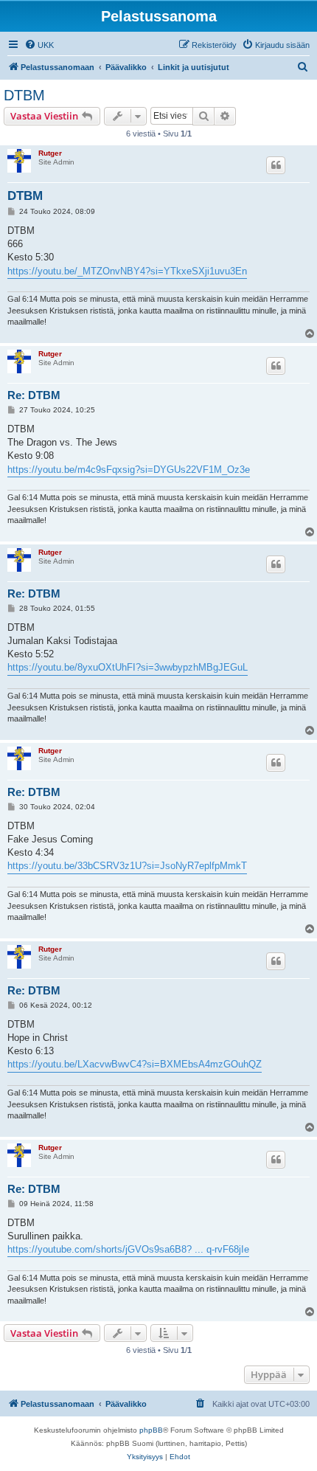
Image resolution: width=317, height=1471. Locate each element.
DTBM (24, 95)
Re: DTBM (33, 395)
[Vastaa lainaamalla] (275, 165)
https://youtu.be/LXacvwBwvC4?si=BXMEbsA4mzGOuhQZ (134, 1064)
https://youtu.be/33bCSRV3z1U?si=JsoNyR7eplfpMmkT (127, 865)
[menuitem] (39, 45)
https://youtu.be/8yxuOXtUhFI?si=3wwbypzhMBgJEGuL (127, 667)
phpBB (151, 1430)
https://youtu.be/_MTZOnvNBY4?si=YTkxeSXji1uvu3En (127, 271)
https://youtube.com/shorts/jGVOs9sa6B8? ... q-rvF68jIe (128, 1249)
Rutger (50, 153)
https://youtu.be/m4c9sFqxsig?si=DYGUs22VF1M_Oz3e (128, 469)
